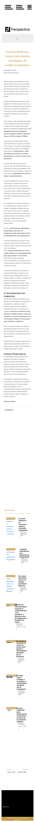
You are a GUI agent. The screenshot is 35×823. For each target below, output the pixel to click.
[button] (17, 38)
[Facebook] (11, 19)
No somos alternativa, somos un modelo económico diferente (22, 581)
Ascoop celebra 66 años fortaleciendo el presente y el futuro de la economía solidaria (22, 715)
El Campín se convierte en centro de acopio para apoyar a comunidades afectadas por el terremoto (21, 649)
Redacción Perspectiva (23, 532)
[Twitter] (15, 19)
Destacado (11, 708)
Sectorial (11, 518)
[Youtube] (19, 19)
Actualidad (11, 605)
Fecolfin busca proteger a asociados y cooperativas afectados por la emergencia (22, 682)
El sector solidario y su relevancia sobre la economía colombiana (22, 524)
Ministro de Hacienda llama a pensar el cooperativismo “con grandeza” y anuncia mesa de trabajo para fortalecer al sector (21, 613)
